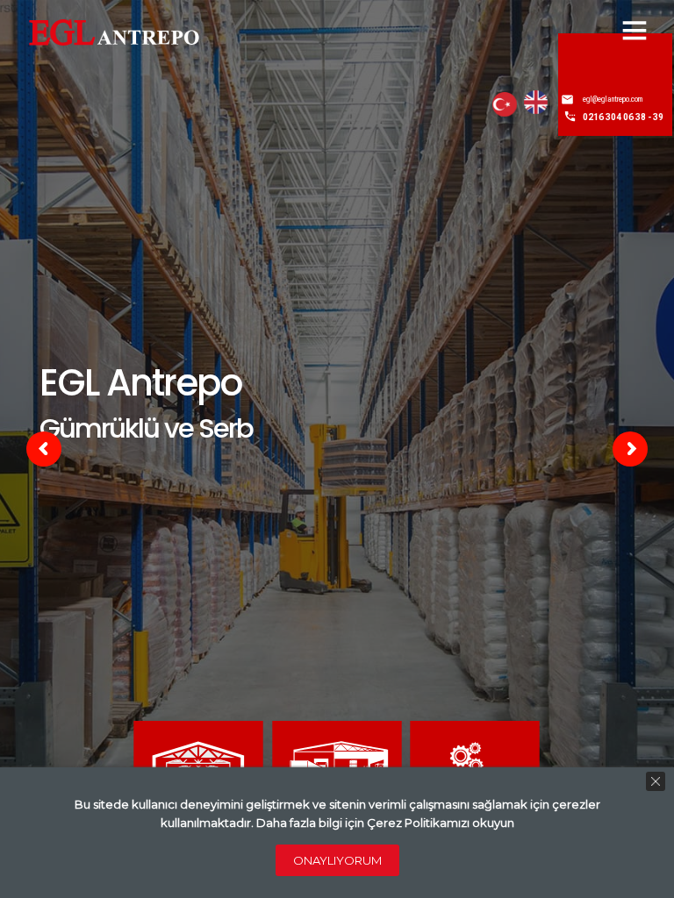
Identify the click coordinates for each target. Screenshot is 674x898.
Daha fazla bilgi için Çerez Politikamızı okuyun (385, 823)
